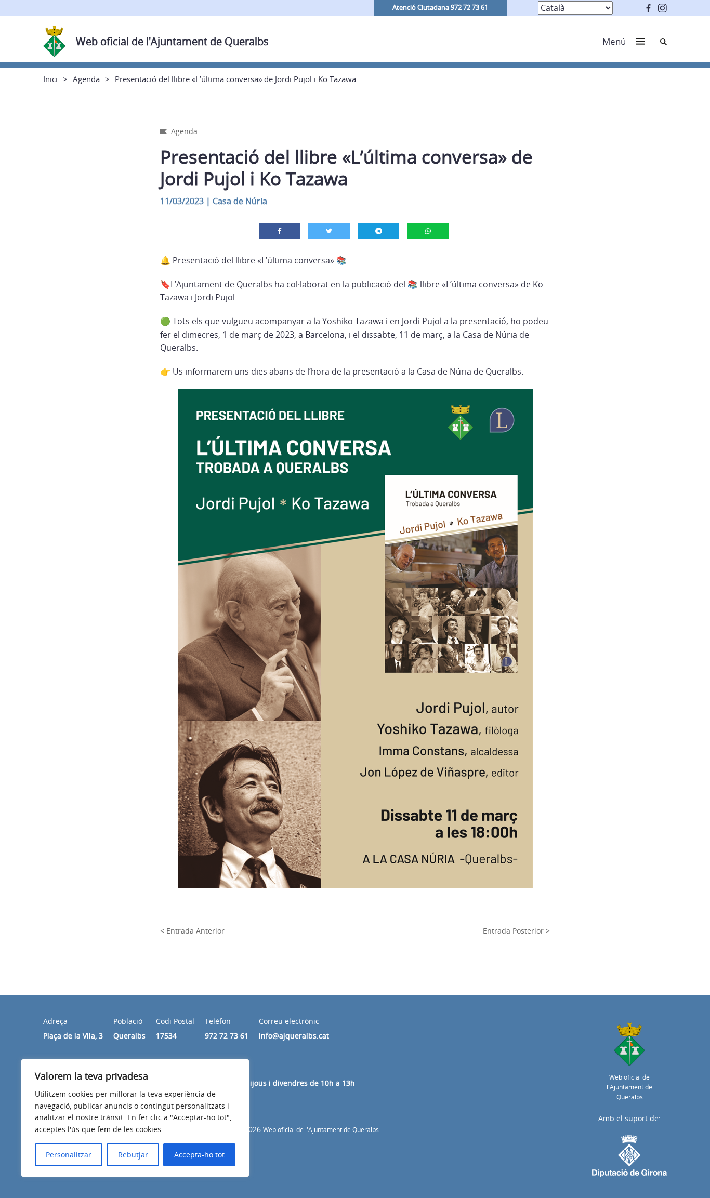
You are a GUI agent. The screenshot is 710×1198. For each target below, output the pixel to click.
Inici (50, 79)
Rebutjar (133, 1155)
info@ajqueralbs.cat (294, 1036)
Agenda (86, 79)
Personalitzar (68, 1155)
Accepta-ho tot (199, 1155)
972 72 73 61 (226, 1036)
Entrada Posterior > (516, 931)
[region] (135, 1118)
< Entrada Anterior (192, 931)
